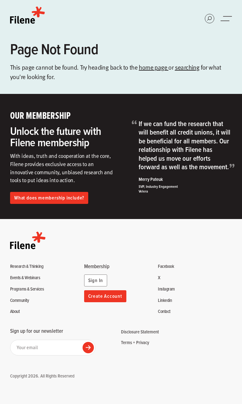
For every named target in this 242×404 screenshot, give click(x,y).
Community (19, 300)
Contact (164, 312)
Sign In (95, 280)
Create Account (105, 296)
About (15, 312)
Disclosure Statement (140, 331)
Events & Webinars (25, 278)
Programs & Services (27, 289)
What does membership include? (49, 197)
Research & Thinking (26, 266)
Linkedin (165, 300)
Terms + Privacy (135, 342)
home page (153, 67)
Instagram (166, 289)
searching (187, 67)
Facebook (166, 266)
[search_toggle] (209, 18)
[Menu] (227, 19)
